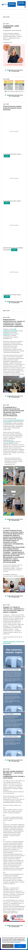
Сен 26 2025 (6, 79)
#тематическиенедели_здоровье (12, 641)
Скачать (7, 156)
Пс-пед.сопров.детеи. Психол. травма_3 (12, 294)
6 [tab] (13, 91)
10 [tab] (19, 91)
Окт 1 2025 (6, 23)
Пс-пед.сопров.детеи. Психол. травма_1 (12, 200)
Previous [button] (5, 85)
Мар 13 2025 (6, 310)
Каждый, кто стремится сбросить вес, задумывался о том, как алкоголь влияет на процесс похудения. (13, 609)
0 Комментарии (15, 71)
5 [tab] (11, 91)
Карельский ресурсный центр (15, 70)
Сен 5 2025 (6, 104)
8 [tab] (16, 91)
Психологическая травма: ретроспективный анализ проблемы (12, 107)
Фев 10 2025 (6, 317)
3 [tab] (8, 91)
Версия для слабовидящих (12, 4)
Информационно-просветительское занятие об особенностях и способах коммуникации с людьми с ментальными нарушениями (14, 323)
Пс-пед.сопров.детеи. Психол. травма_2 (12, 154)
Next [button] (23, 85)
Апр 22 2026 (6, 17)
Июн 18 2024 (6, 528)
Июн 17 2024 (6, 605)
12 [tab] (22, 91)
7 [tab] (14, 91)
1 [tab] (5, 91)
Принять (20, 946)
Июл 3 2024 (6, 405)
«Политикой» (17, 942)
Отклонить (8, 946)
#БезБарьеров (7, 334)
